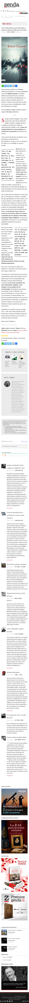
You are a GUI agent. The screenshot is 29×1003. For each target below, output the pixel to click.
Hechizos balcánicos (13, 672)
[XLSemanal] (23, 13)
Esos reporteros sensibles (14, 938)
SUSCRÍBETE (18, 11)
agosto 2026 (6, 957)
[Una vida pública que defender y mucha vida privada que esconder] (14, 60)
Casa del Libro (15, 332)
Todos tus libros (22, 330)
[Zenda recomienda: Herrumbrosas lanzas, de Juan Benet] (21, 357)
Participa (19, 997)
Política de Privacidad (8, 997)
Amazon (3, 332)
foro (24, 422)
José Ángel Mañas (19, 720)
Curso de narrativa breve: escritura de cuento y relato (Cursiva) (15, 515)
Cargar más (14, 780)
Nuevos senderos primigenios (15, 362)
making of (19, 32)
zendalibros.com (19, 470)
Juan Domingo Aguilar (20, 739)
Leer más (9, 508)
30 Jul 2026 (10, 942)
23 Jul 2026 (10, 950)
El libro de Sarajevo (12, 946)
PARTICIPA (24, 11)
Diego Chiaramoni (19, 634)
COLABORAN (12, 11)
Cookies (15, 997)
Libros (6, 16)
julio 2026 (5, 960)
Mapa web (23, 997)
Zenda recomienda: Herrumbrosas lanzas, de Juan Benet (22, 364)
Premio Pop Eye (17, 999)
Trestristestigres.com (18, 996)
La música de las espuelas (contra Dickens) (7, 364)
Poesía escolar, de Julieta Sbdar (16, 737)
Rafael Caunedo (11, 32)
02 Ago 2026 (10, 933)
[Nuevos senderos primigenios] (14, 357)
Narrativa (10, 16)
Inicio (2, 16)
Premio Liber (11, 999)
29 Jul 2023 (3, 32)
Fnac (8, 332)
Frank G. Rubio (18, 674)
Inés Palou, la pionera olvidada (16, 564)
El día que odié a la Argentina (15, 930)
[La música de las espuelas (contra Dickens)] (7, 357)
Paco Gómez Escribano (20, 567)
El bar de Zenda (11, 932)
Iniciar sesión (24, 441)
